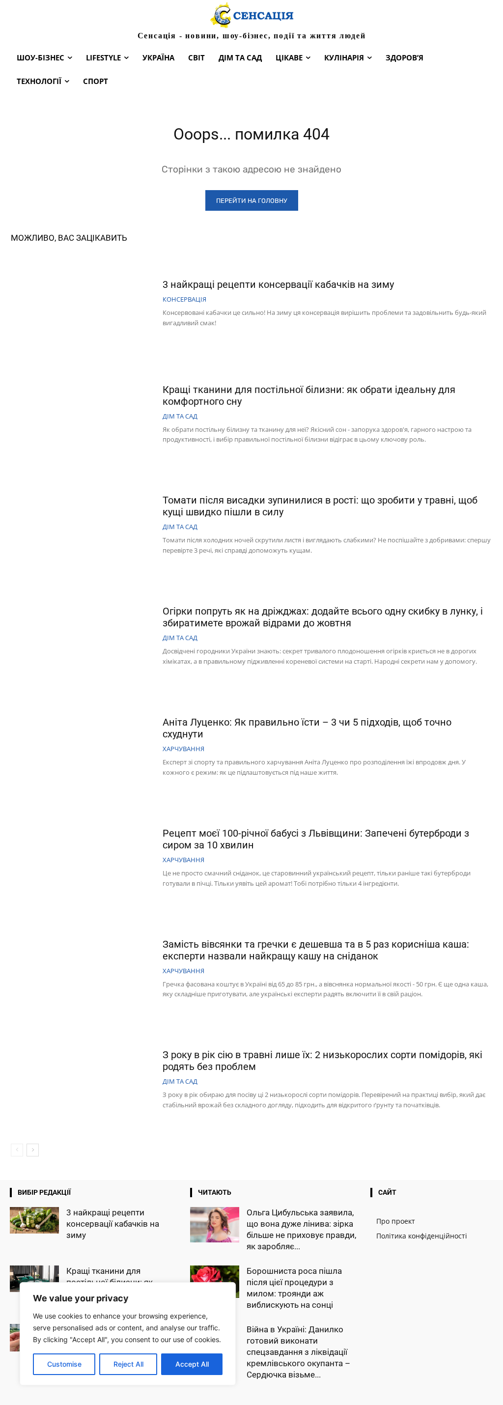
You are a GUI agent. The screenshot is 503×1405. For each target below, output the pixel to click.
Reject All (128, 1364)
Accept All (192, 1364)
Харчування (183, 749)
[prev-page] (17, 1150)
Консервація (184, 299)
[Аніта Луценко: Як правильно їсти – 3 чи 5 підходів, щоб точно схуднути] (83, 747)
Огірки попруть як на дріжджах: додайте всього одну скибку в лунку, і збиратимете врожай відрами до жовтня (323, 617)
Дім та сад (180, 416)
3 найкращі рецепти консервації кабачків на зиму (278, 284)
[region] (128, 1333)
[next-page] (33, 1150)
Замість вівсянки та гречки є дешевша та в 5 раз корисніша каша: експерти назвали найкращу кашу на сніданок (316, 950)
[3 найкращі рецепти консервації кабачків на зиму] (83, 304)
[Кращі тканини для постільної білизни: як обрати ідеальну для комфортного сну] (83, 415)
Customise (64, 1364)
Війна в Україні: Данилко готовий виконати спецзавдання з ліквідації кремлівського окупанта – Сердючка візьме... (298, 1351)
